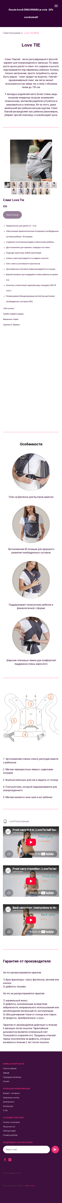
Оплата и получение (11, 1122)
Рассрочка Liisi (9, 1127)
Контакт (6, 1081)
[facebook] (5, 1160)
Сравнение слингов (11, 1098)
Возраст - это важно (11, 1093)
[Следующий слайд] (55, 160)
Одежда (6, 1073)
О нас (5, 1110)
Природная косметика (12, 1077)
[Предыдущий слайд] (7, 160)
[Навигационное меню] (56, 6)
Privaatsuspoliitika (10, 1135)
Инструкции (8, 1106)
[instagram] (10, 1160)
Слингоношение (11, 33)
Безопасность (8, 1102)
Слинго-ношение (9, 1068)
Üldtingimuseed (9, 1131)
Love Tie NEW (31, 33)
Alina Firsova (30, 1186)
